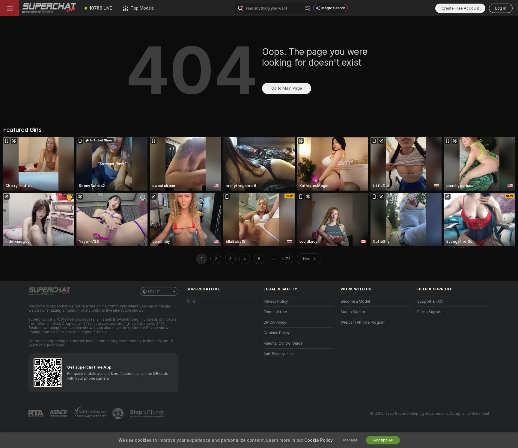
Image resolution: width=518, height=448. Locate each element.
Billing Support (430, 312)
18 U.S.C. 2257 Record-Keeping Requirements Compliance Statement (429, 413)
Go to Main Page (286, 88)
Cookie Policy (318, 440)
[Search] (308, 8)
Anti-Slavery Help (278, 354)
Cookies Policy (276, 333)
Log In (500, 8)
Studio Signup (353, 312)
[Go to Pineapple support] (118, 413)
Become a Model (355, 301)
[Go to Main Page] (49, 8)
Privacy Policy (275, 301)
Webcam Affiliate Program (363, 322)
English (154, 291)
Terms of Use (275, 312)
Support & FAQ (430, 301)
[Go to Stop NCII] (147, 413)
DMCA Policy (274, 322)
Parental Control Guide (282, 343)
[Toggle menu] (9, 8)
